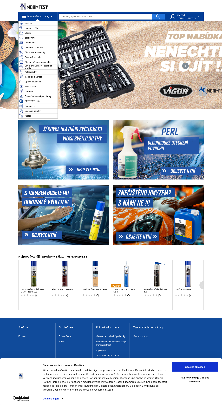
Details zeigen (51, 398)
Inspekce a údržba (33, 77)
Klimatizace (30, 86)
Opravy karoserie (33, 81)
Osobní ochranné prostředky (38, 96)
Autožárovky (31, 72)
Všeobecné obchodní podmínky (110, 336)
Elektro (28, 33)
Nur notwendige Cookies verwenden (195, 379)
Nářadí (28, 116)
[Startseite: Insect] (158, 215)
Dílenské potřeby (33, 111)
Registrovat (191, 18)
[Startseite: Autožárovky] (63, 149)
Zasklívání (30, 38)
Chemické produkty (34, 47)
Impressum (101, 350)
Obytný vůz (30, 42)
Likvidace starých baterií (107, 355)
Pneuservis (30, 106)
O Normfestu (65, 336)
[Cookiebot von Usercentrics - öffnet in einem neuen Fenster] (21, 398)
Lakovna (29, 91)
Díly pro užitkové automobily (38, 62)
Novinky (28, 23)
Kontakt (22, 336)
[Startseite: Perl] (158, 149)
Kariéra (62, 341)
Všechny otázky (140, 336)
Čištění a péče (31, 28)
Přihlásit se (181, 18)
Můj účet (181, 15)
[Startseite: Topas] (63, 215)
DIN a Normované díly (35, 52)
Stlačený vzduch (32, 57)
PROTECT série (32, 101)
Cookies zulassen (195, 366)
